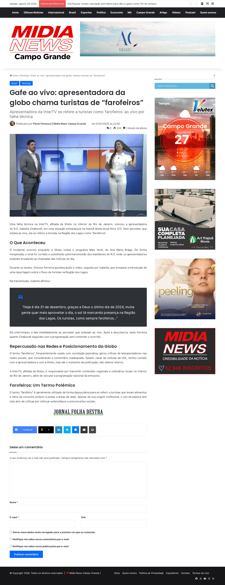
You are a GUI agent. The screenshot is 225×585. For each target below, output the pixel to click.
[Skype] (67, 429)
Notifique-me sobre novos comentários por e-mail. (41, 539)
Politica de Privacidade (151, 573)
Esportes (86, 12)
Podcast (190, 12)
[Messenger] (75, 429)
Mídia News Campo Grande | (85, 573)
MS (129, 12)
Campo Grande (145, 12)
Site (83, 517)
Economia (117, 12)
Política (101, 12)
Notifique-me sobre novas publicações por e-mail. (41, 546)
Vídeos (176, 12)
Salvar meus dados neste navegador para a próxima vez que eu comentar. (54, 532)
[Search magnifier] (212, 86)
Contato (185, 573)
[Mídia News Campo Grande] (42, 43)
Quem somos (208, 12)
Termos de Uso (200, 573)
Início (15, 12)
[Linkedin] (58, 429)
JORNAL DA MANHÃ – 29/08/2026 (86, 3)
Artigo (163, 12)
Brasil (72, 12)
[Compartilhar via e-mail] (84, 429)
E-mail (14, 517)
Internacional (56, 12)
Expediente (172, 573)
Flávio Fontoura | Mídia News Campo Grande (59, 123)
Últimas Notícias (33, 12)
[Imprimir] (92, 429)
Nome (14, 502)
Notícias (24, 75)
